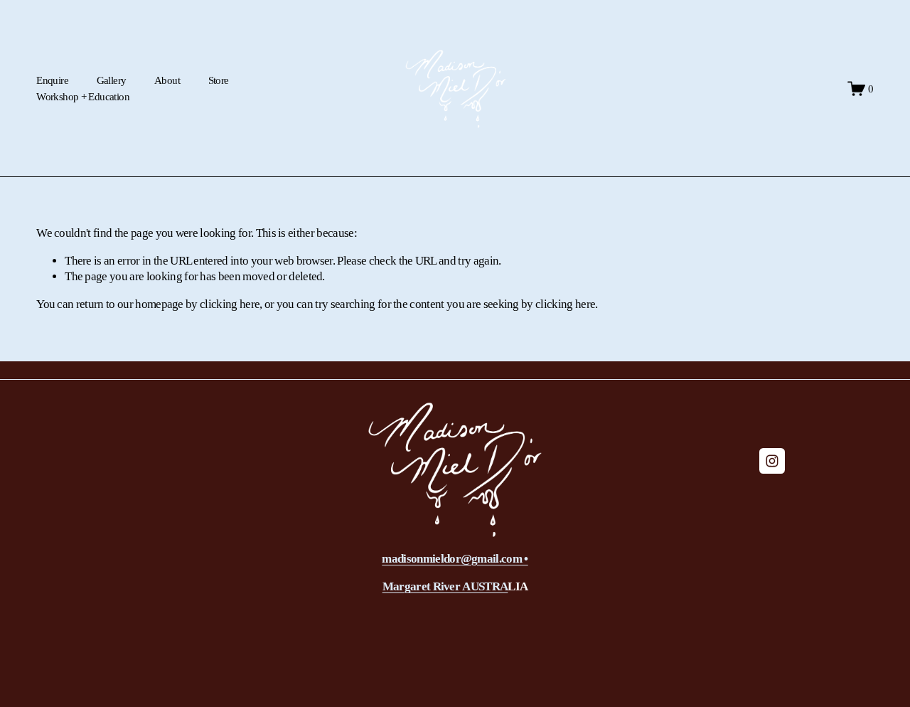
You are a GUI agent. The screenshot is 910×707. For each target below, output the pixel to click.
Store (218, 80)
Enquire (52, 80)
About (167, 80)
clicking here (229, 304)
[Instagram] (772, 461)
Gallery (112, 80)
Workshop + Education (82, 96)
